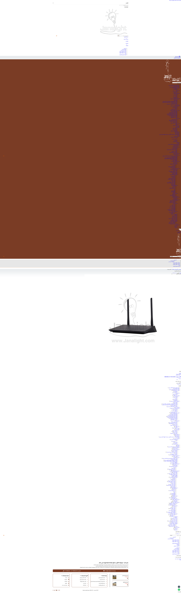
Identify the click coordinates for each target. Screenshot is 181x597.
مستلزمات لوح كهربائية (173, 466)
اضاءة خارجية (175, 203)
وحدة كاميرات (175, 141)
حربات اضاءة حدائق (176, 125)
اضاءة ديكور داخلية (174, 211)
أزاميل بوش (175, 99)
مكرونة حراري (173, 183)
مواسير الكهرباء (174, 196)
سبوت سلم (173, 205)
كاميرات (176, 139)
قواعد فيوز (173, 165)
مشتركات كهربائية (174, 151)
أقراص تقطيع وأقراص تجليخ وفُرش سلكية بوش (170, 101)
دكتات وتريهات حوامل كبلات (173, 171)
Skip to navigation (172, 0)
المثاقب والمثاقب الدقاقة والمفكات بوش (171, 158)
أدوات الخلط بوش (176, 86)
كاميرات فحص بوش (174, 116)
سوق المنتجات (124, 49)
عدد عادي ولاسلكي (174, 109)
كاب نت (178, 135)
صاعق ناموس (175, 89)
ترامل (174, 175)
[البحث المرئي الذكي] (56, 35)
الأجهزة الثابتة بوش (174, 156)
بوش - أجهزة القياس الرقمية (174, 412)
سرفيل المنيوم (177, 131)
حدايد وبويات (177, 123)
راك (176, 440)
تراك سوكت (175, 500)
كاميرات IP (175, 140)
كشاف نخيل (173, 208)
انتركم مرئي (175, 106)
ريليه (174, 492)
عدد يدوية (175, 226)
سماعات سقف (175, 431)
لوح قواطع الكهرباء (174, 185)
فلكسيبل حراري (174, 173)
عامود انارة (173, 206)
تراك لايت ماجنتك (174, 215)
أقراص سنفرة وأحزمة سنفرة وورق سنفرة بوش (169, 102)
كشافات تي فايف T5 (172, 222)
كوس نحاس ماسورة (172, 181)
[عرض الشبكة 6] (162, 272)
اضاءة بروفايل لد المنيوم (173, 200)
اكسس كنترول (175, 91)
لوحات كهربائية (175, 193)
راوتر (176, 398)
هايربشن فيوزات (172, 167)
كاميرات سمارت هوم (174, 122)
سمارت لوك (177, 133)
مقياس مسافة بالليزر (174, 117)
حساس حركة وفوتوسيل (173, 423)
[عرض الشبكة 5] (164, 272)
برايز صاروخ (175, 162)
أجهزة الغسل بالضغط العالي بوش (174, 85)
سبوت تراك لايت (174, 216)
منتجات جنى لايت (123, 50)
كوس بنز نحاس (173, 482)
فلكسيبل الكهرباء (174, 475)
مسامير (176, 227)
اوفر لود (174, 186)
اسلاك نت (175, 94)
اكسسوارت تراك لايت (174, 516)
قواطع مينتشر (173, 191)
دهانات (176, 124)
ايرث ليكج (173, 187)
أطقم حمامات (175, 154)
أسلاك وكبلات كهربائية (173, 169)
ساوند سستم (177, 127)
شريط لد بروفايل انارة (173, 220)
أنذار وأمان (177, 90)
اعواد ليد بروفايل (172, 201)
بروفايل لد (175, 517)
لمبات (178, 143)
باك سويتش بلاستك (172, 188)
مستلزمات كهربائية (176, 449)
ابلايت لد (174, 204)
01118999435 (74, 571)
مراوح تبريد (173, 441)
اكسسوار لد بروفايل (172, 202)
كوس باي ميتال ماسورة (171, 179)
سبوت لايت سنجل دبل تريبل (173, 218)
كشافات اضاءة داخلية (174, 221)
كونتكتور (174, 192)
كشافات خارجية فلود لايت (171, 209)
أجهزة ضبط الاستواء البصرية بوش (172, 113)
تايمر (174, 491)
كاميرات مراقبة (176, 136)
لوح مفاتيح (173, 194)
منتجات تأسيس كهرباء (175, 168)
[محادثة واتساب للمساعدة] (179, 590)
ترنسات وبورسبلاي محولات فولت (172, 149)
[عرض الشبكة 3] (168, 272)
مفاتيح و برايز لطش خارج (173, 152)
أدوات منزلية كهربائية (176, 390)
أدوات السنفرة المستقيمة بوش (174, 389)
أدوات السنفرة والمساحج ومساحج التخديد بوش (170, 458)
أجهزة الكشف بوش (174, 111)
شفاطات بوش (175, 160)
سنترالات (175, 108)
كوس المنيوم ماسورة (172, 178)
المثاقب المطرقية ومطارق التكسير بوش (171, 157)
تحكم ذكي (177, 118)
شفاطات (175, 88)
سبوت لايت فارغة (174, 219)
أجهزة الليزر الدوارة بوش (173, 414)
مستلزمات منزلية (176, 153)
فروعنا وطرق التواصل (122, 54)
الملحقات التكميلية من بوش (175, 98)
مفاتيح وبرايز (175, 198)
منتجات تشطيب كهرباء (122, 52)
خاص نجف (177, 126)
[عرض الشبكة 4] (166, 272)
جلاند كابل (173, 177)
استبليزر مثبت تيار (174, 147)
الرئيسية (125, 48)
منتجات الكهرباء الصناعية (175, 161)
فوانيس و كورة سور (172, 207)
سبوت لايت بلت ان (174, 217)
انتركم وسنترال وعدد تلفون (175, 105)
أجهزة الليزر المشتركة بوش (173, 415)
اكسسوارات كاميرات (174, 137)
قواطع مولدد (173, 190)
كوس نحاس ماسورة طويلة (171, 182)
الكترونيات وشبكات (176, 93)
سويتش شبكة (175, 96)
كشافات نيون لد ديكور (172, 525)
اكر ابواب (175, 225)
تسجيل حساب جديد (178, 558)
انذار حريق (175, 92)
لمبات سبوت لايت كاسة (173, 223)
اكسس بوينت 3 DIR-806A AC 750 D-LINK (173, 376)
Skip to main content (178, 0)
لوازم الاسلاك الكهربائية (173, 174)
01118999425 (67, 571)
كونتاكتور (177, 142)
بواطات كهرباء (175, 170)
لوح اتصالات (175, 97)
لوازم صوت (175, 432)
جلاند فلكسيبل (173, 176)
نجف (125, 53)
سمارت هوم (175, 424)
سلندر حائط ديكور (172, 508)
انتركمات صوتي (174, 107)
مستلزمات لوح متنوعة (171, 166)
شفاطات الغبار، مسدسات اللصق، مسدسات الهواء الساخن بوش (169, 134)
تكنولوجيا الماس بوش (174, 159)
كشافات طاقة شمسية (171, 210)
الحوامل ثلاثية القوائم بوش (173, 115)
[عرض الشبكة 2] (169, 272)
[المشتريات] (180, 258)
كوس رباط (173, 483)
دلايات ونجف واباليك (172, 212)
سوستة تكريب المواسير (173, 474)
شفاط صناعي (175, 465)
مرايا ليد (172, 213)
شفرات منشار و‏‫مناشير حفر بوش (172, 406)
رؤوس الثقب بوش (174, 103)
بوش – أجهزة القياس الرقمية (174, 110)
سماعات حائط (175, 128)
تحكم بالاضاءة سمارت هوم (173, 120)
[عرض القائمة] (171, 272)
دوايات (176, 150)
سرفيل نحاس (177, 132)
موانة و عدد (177, 224)
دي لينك (180, 378)
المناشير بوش (177, 407)
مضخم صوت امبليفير (174, 130)
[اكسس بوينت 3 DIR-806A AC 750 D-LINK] (132, 370)
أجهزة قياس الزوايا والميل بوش (172, 114)
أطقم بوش (175, 100)
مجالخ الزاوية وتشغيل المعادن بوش (173, 144)
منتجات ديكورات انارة (175, 199)
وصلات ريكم (173, 184)
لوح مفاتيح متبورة (172, 195)
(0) (177, 379)
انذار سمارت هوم (174, 119)
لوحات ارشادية (175, 448)
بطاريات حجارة (175, 148)
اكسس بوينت (175, 95)
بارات (174, 164)
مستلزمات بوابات (176, 145)
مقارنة (178, 545)
